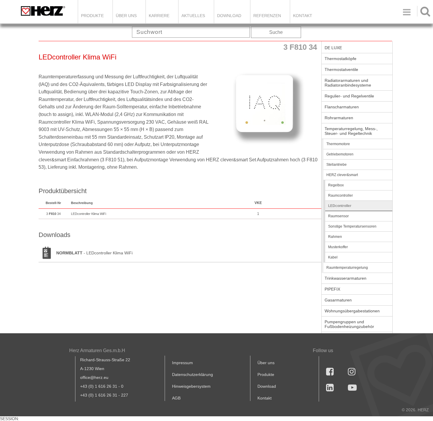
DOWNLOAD (229, 15)
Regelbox (336, 185)
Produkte (92, 15)
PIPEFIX (332, 289)
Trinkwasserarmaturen (345, 278)
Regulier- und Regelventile (349, 96)
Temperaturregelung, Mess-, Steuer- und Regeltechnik (351, 131)
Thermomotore (338, 144)
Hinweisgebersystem (191, 386)
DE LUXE (333, 47)
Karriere (159, 15)
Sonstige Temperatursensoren (352, 226)
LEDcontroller (339, 206)
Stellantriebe (336, 165)
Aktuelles (193, 15)
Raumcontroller (340, 195)
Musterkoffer (338, 247)
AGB (176, 398)
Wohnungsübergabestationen (352, 311)
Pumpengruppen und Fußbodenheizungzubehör (349, 324)
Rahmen (335, 237)
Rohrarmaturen (339, 117)
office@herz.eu (94, 377)
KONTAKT (302, 15)
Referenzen (267, 15)
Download (266, 386)
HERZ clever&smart (342, 175)
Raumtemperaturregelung (347, 268)
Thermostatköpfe (340, 58)
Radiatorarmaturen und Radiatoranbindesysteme (348, 82)
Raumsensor (338, 216)
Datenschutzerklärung (192, 374)
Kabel (333, 257)
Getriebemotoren (339, 154)
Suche (276, 32)
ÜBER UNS (126, 15)
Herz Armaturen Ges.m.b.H (97, 350)
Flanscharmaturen (342, 107)
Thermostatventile (341, 69)
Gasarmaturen (338, 300)
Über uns (266, 362)
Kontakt (264, 398)
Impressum (182, 362)
